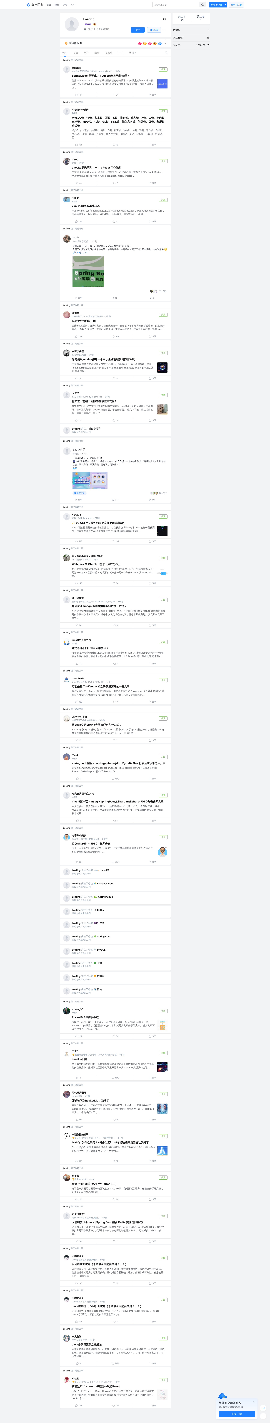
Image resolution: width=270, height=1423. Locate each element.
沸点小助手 (94, 428)
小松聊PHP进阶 (80, 109)
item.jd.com (81, 252)
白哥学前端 (78, 351)
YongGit (76, 514)
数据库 (100, 976)
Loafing (66, 60)
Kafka (100, 910)
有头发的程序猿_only (83, 793)
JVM (101, 923)
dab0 (75, 237)
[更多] (263, 1416)
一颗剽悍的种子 (80, 1134)
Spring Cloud (105, 896)
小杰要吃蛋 (78, 1256)
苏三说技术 (78, 598)
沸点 (57, 4)
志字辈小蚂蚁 (79, 835)
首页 (49, 4)
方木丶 (75, 1051)
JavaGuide (78, 678)
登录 (236, 4)
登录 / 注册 (237, 1413)
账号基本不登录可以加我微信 (87, 556)
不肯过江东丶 (79, 1214)
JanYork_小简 (79, 716)
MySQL (101, 949)
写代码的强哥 (79, 1092)
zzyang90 (77, 1009)
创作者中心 (216, 4)
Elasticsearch (105, 883)
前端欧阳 (76, 67)
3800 (75, 159)
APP (73, 4)
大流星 (75, 393)
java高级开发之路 (81, 639)
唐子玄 (75, 1175)
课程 (65, 4)
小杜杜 (75, 1378)
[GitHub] (164, 20)
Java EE (104, 870)
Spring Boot (103, 936)
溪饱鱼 (75, 312)
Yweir (75, 755)
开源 (99, 962)
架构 (99, 989)
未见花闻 (76, 1336)
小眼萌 (75, 197)
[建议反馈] (263, 1408)
